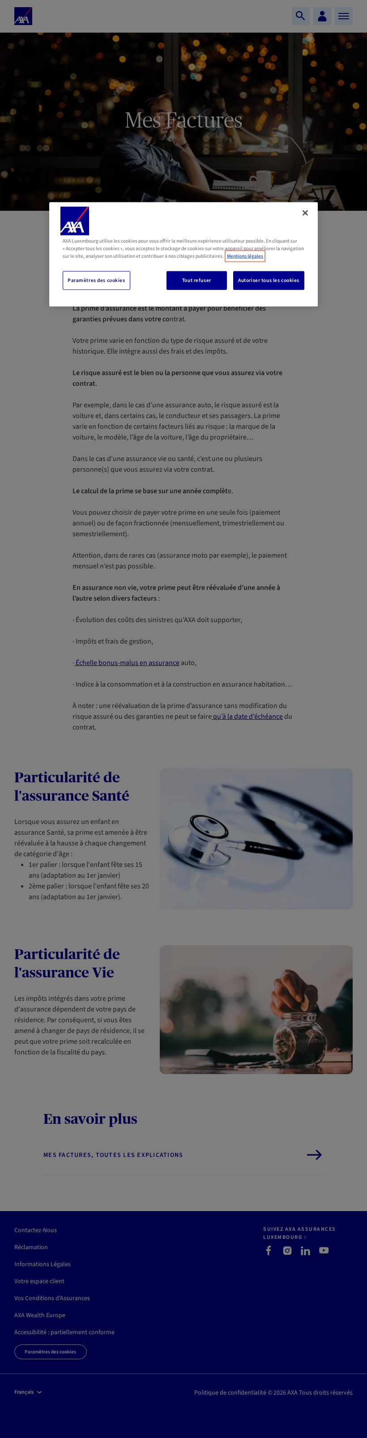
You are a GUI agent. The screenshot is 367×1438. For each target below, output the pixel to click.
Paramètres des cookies (96, 280)
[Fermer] (305, 213)
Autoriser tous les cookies (268, 280)
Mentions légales (245, 256)
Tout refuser (196, 280)
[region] (183, 254)
